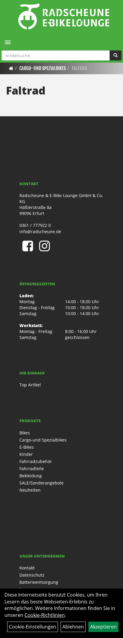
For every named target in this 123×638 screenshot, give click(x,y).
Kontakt (27, 568)
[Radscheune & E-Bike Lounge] (64, 16)
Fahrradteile (31, 468)
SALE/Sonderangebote (41, 483)
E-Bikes (26, 447)
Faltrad (79, 68)
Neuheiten (30, 490)
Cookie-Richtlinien (44, 615)
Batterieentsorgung (38, 582)
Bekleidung (30, 476)
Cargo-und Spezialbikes (42, 68)
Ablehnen (73, 626)
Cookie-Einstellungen (32, 626)
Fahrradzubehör (35, 461)
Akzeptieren (103, 626)
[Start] (11, 68)
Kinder (26, 454)
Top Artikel (30, 385)
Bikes (24, 433)
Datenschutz (31, 575)
